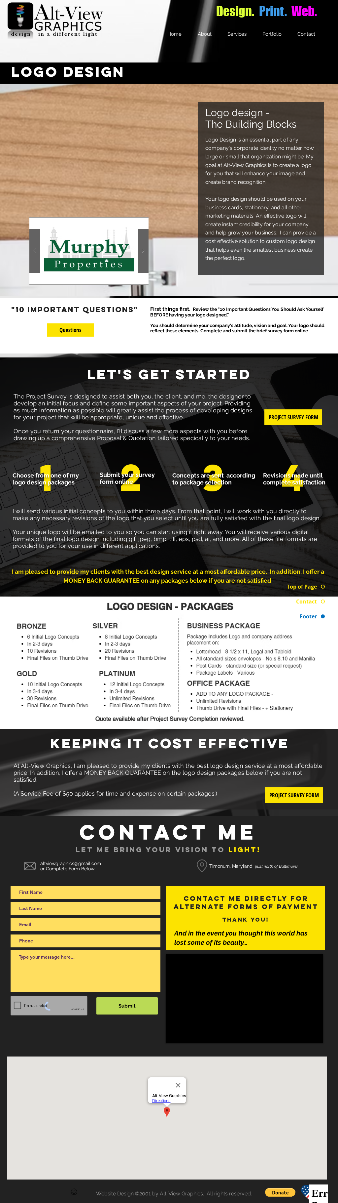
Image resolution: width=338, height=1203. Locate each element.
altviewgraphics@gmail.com (70, 863)
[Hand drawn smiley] (74, 1192)
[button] (89, 251)
